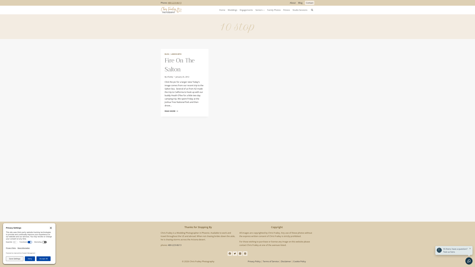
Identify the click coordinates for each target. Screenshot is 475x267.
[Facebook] (230, 253)
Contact (309, 2)
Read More (171, 111)
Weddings (232, 10)
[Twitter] (235, 253)
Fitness (286, 10)
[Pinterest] (245, 253)
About (293, 2)
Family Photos (274, 10)
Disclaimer (286, 261)
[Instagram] (240, 253)
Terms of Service (271, 261)
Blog (300, 2)
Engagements (246, 10)
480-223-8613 (174, 2)
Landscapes (176, 54)
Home (222, 10)
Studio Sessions (300, 10)
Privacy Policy (254, 261)
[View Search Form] (312, 10)
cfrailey (170, 77)
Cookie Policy (299, 261)
